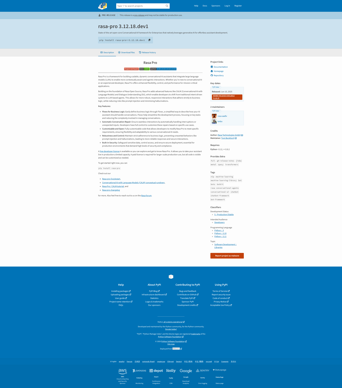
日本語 (137, 361)
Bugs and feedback (187, 291)
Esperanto (224, 361)
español (121, 361)
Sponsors (215, 5)
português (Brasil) (148, 361)
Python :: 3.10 (220, 233)
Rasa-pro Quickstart (111, 178)
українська (161, 361)
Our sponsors (154, 305)
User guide (120, 298)
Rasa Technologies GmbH (229, 135)
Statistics (154, 298)
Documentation (221, 66)
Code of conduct (220, 298)
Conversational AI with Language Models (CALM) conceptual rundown (133, 182)
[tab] (107, 52)
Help (196, 5)
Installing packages (119, 291)
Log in (227, 5)
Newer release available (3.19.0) (224, 97)
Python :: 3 (219, 230)
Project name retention (119, 301)
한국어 (233, 361)
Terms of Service (220, 291)
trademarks (195, 334)
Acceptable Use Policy (220, 305)
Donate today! (171, 329)
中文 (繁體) (199, 361)
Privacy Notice (220, 301)
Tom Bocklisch (227, 138)
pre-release (139, 15)
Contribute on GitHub (186, 294)
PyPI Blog (153, 291)
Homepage (219, 71)
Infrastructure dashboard (153, 294)
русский (209, 361)
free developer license (110, 151)
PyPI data (215, 87)
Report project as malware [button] (227, 255)
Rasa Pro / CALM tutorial (113, 186)
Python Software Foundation (169, 336)
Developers (219, 222)
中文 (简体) (188, 361)
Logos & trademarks (154, 301)
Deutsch (179, 361)
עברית (216, 361)
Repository (219, 75)
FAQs (121, 305)
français (129, 361)
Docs (205, 5)
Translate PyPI (186, 298)
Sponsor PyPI (188, 301)
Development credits (186, 305)
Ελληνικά (170, 361)
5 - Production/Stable (224, 214)
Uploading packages (120, 294)
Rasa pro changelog (111, 190)
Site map (171, 344)
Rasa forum (146, 195)
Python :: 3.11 (220, 236)
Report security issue (221, 294)
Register (238, 5)
